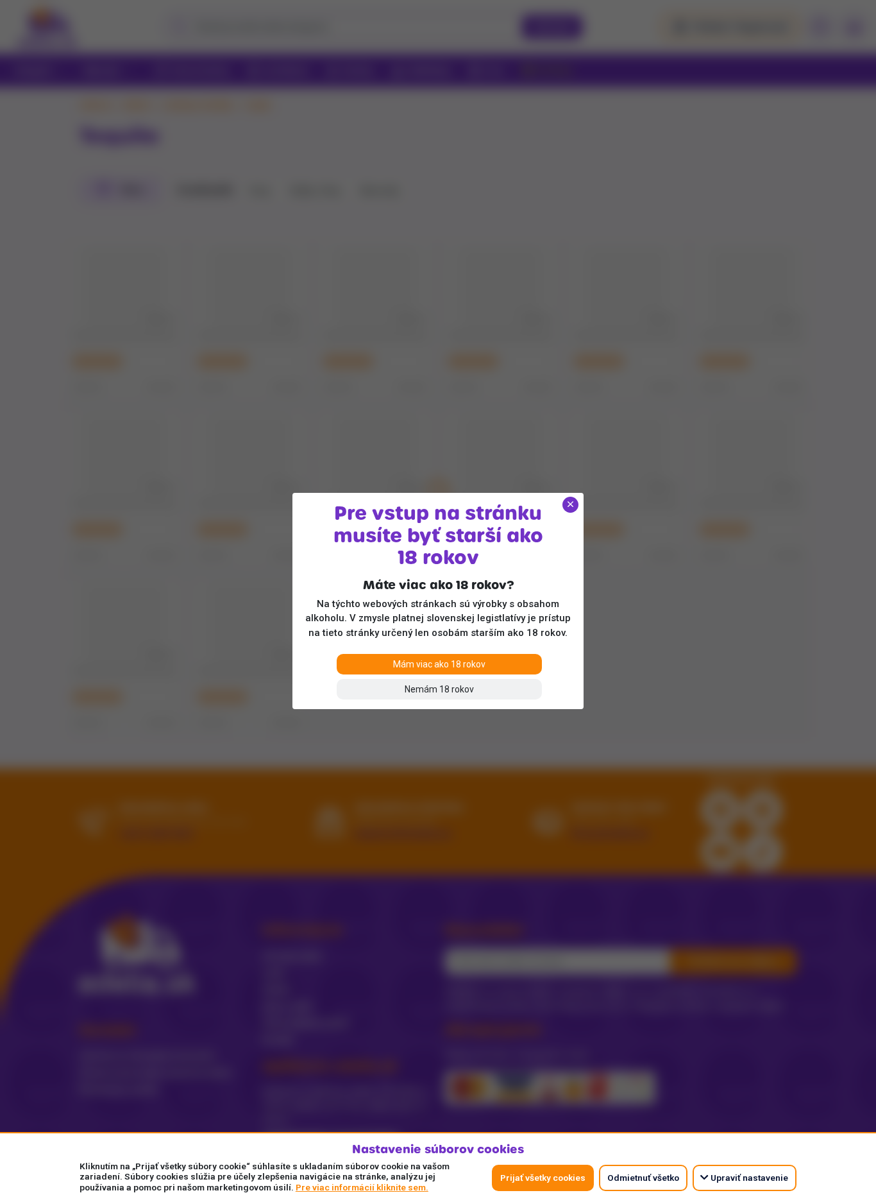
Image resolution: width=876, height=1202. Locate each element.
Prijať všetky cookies (542, 1177)
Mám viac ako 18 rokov (439, 664)
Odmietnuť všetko (643, 1177)
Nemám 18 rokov (439, 689)
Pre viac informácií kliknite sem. (362, 1187)
